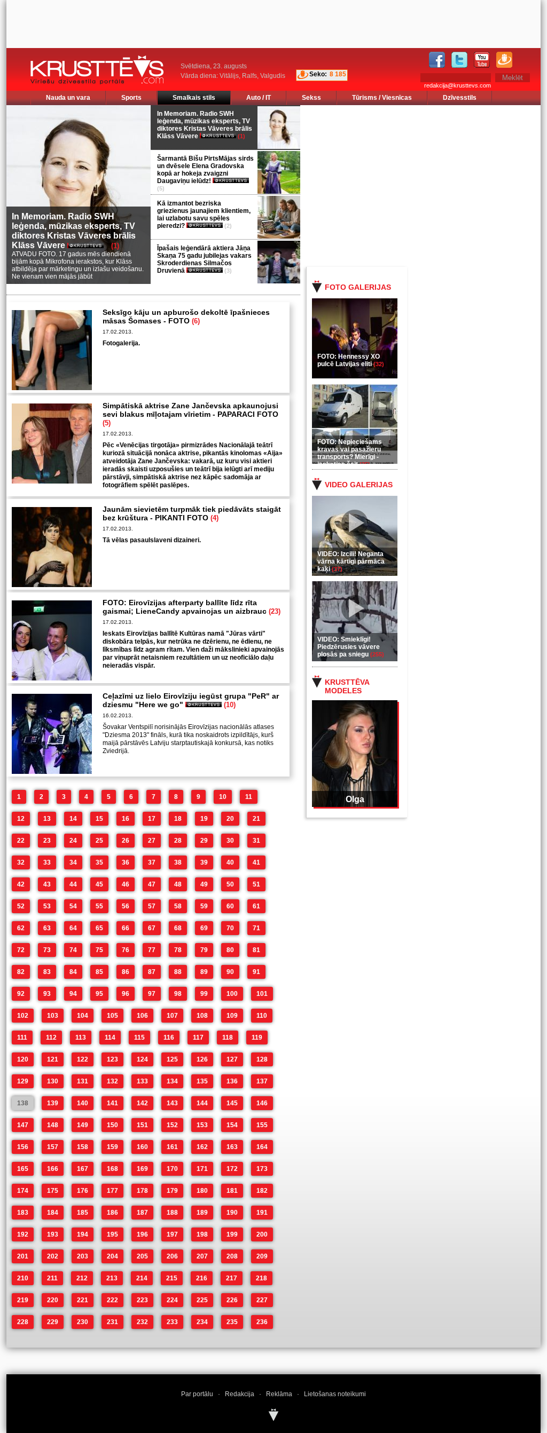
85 (99, 972)
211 (52, 1278)
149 (82, 1125)
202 (52, 1256)
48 (178, 884)
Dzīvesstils (459, 97)
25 (99, 840)
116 (168, 1037)
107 (172, 1015)
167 (82, 1169)
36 (125, 862)
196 (142, 1234)
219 (22, 1300)
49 (204, 884)
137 (262, 1081)
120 (22, 1059)
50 (230, 884)
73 (47, 950)
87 (151, 972)
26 (125, 840)
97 (151, 993)
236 (262, 1322)
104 (82, 1015)
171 (202, 1169)
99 (204, 993)
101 (262, 993)
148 (52, 1125)
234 (202, 1322)
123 (112, 1059)
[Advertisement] (433, 185)
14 (73, 818)
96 (125, 993)
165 (22, 1169)
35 (99, 862)
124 (142, 1059)
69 (204, 928)
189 (202, 1212)
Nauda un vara (68, 97)
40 (230, 862)
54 (73, 906)
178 (142, 1190)
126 (202, 1059)
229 (52, 1322)
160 (142, 1147)
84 (73, 972)
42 (21, 884)
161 (172, 1147)
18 (178, 818)
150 (112, 1125)
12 (21, 818)
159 (112, 1147)
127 (232, 1059)
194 (82, 1234)
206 (172, 1256)
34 (73, 862)
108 (202, 1015)
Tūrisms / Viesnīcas (382, 97)
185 (82, 1212)
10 (222, 797)
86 (125, 972)
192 (22, 1234)
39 (204, 862)
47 (151, 884)
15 (99, 818)
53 (47, 906)
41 (256, 862)
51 (256, 884)
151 (142, 1125)
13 (47, 818)
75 (99, 950)
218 (261, 1278)
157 (52, 1147)
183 (22, 1212)
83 (47, 972)
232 (142, 1322)
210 (22, 1278)
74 (73, 950)
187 (142, 1212)
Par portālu (197, 1394)
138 (22, 1103)
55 (99, 906)
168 (112, 1169)
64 (73, 928)
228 (22, 1322)
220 (52, 1300)
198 (202, 1234)
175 (52, 1190)
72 (21, 950)
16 (125, 818)
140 (82, 1103)
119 (257, 1037)
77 (151, 950)
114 (110, 1037)
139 (52, 1103)
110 (261, 1015)
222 (112, 1300)
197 (172, 1234)
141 (112, 1103)
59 (204, 906)
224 (172, 1300)
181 (232, 1190)
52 (21, 906)
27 (151, 840)
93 (47, 993)
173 (262, 1169)
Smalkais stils (194, 97)
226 (232, 1300)
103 (52, 1015)
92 (21, 993)
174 (22, 1190)
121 (52, 1059)
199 (232, 1234)
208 (232, 1256)
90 (230, 972)
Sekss (311, 97)
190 (232, 1212)
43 (47, 884)
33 (47, 862)
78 (178, 950)
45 (99, 884)
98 (178, 993)
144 (202, 1103)
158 (82, 1147)
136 (232, 1081)
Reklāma (279, 1394)
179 (172, 1190)
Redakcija (239, 1394)
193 (52, 1234)
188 (172, 1212)
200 (262, 1234)
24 (73, 840)
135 (202, 1081)
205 (142, 1256)
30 (230, 840)
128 (262, 1059)
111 (22, 1037)
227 (262, 1300)
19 (204, 818)
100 (232, 993)
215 (171, 1278)
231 (112, 1322)
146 (262, 1103)
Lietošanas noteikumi (335, 1394)
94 (73, 993)
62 (21, 928)
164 (262, 1147)
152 (172, 1125)
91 (256, 972)
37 (151, 862)
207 (202, 1256)
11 (248, 797)
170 (172, 1169)
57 (151, 906)
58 (178, 906)
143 (172, 1103)
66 (125, 928)
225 (202, 1300)
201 (22, 1256)
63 (47, 928)
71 (256, 928)
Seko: (318, 74)
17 (151, 818)
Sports (131, 97)
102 (22, 1015)
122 (82, 1059)
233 (172, 1322)
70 (230, 928)
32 (21, 862)
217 (231, 1278)
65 (99, 928)
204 (112, 1256)
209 (262, 1256)
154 (232, 1125)
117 (198, 1037)
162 (202, 1147)
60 (230, 906)
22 (21, 840)
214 (141, 1278)
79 (204, 950)
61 (256, 906)
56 (125, 906)
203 (82, 1256)
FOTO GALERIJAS (358, 287)
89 (204, 972)
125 (172, 1059)
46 (125, 884)
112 (51, 1037)
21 (256, 818)
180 (202, 1190)
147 (22, 1125)
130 (52, 1081)
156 (22, 1147)
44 (73, 884)
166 (52, 1169)
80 (230, 950)
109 (232, 1015)
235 (232, 1322)
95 (99, 993)
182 (262, 1190)
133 (142, 1081)
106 (142, 1015)
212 (82, 1278)
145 (232, 1103)
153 (202, 1125)
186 (112, 1212)
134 (172, 1081)
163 (232, 1147)
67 (151, 928)
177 (112, 1190)
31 (256, 840)
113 (80, 1037)
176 (82, 1190)
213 (112, 1278)
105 (112, 1015)
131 (82, 1081)
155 (262, 1125)
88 (178, 972)
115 (139, 1037)
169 (142, 1169)
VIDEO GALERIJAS (359, 484)
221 (82, 1300)
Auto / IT (258, 97)
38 (178, 862)
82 (21, 972)
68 (178, 928)
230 (82, 1322)
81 (256, 950)
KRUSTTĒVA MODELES (347, 686)
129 (22, 1081)
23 (47, 840)
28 (178, 840)
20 (230, 818)
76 (125, 950)
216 (201, 1278)
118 (227, 1037)
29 (204, 840)
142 (142, 1103)
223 (142, 1300)
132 (112, 1081)
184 (52, 1212)
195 (112, 1234)
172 (232, 1169)
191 (262, 1212)
